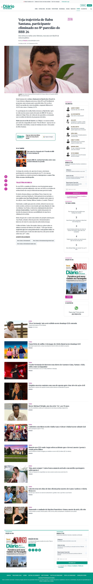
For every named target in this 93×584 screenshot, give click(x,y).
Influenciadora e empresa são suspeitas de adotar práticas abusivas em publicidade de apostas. (49, 387)
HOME (36, 9)
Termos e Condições (81, 196)
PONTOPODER (55, 9)
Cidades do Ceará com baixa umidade (43, 1)
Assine (25, 575)
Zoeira (70, 19)
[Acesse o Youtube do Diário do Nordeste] (39, 550)
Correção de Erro (81, 575)
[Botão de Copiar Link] (6, 189)
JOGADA (68, 9)
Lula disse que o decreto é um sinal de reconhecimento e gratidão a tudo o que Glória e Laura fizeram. (50, 492)
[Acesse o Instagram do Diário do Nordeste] (29, 550)
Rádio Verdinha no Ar (29, 1)
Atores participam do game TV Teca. (36, 428)
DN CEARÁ (48, 9)
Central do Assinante (34, 575)
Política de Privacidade (72, 197)
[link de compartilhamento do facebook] (5, 180)
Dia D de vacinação (56, 1)
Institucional (45, 575)
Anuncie (9, 575)
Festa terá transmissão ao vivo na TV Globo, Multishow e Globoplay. (43, 368)
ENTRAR (83, 5)
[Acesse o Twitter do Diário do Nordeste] (36, 550)
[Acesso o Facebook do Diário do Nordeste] (33, 550)
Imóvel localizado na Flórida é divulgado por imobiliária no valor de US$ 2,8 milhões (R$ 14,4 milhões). (50, 451)
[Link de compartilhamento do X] (5, 184)
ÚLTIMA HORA (42, 9)
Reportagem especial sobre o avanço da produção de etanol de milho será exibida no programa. (49, 346)
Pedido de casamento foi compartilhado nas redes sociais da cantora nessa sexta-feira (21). (48, 472)
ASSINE (89, 5)
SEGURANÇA (62, 9)
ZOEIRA (78, 8)
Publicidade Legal (65, 1)
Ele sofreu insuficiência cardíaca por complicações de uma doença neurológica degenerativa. (48, 408)
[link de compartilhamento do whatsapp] (5, 176)
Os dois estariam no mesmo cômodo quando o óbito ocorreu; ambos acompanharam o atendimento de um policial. (53, 511)
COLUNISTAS (84, 9)
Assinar (69, 297)
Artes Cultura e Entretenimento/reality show (26, 243)
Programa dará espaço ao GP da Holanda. (37, 325)
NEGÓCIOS (73, 9)
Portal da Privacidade (69, 575)
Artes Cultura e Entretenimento (23, 240)
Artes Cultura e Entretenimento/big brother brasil (43, 240)
